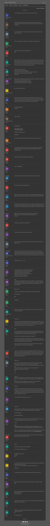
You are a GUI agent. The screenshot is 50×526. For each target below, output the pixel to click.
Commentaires (25, 5)
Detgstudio (7, 175)
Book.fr (28, 524)
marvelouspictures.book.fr (18, 129)
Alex (6, 328)
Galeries (10, 5)
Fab (6, 166)
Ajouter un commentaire (41, 8)
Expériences (15, 5)
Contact (20, 5)
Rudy (6, 125)
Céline (6, 453)
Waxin (6, 481)
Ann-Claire (7, 50)
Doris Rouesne (10, 2)
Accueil (6, 5)
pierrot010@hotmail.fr (37, 431)
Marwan (6, 69)
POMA (6, 289)
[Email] (27, 521)
